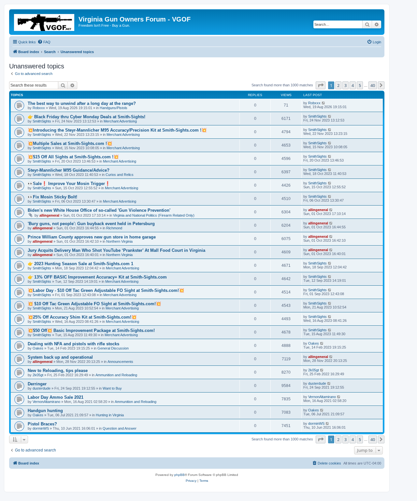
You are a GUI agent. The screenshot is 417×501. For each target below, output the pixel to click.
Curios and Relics (120, 175)
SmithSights (42, 121)
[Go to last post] (324, 103)
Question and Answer (120, 428)
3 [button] (345, 85)
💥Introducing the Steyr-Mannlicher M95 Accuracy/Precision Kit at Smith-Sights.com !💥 (117, 130)
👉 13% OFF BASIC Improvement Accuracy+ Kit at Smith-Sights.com (97, 277)
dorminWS (41, 428)
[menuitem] (43, 42)
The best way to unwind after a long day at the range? (82, 103)
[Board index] (45, 21)
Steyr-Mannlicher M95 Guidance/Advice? (68, 170)
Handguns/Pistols (113, 108)
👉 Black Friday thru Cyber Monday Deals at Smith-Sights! (86, 116)
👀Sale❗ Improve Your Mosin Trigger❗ (69, 183)
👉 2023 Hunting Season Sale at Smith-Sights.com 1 (80, 263)
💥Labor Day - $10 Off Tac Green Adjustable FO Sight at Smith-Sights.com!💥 (106, 290)
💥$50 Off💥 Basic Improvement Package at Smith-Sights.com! (91, 330)
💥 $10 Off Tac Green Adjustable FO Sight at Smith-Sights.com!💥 (94, 303)
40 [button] (372, 85)
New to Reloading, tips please (58, 370)
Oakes (38, 348)
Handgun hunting (45, 410)
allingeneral (49, 215)
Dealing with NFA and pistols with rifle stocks (73, 343)
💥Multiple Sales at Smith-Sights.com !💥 (70, 143)
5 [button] (360, 85)
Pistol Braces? (42, 424)
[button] (320, 85)
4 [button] (353, 85)
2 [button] (338, 85)
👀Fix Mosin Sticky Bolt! (52, 196)
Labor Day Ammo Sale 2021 (55, 397)
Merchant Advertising (120, 121)
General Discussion (113, 348)
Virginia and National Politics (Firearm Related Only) (153, 215)
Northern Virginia (119, 241)
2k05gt (38, 375)
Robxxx (39, 108)
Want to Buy (112, 388)
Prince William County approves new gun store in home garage (92, 237)
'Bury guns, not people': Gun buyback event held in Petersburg (91, 223)
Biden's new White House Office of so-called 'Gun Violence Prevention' (99, 210)
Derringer (37, 383)
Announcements (120, 362)
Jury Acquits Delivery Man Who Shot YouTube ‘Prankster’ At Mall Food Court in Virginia (116, 250)
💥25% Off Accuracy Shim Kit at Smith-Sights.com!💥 (82, 317)
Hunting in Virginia (110, 415)
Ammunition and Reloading (116, 375)
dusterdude (41, 388)
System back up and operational (60, 357)
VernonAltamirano (46, 402)
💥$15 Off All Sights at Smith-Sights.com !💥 (73, 156)
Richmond (114, 228)
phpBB (179, 475)
